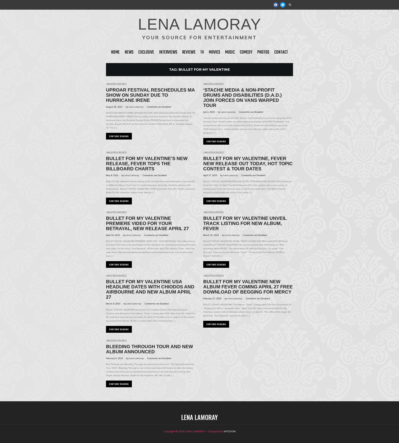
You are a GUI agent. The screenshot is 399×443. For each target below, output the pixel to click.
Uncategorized (116, 84)
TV (202, 52)
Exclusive (146, 52)
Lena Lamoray (136, 106)
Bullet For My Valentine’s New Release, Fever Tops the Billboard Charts (146, 163)
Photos (263, 52)
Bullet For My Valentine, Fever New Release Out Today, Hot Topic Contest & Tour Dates (248, 163)
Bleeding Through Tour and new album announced (149, 349)
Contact (281, 52)
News (129, 52)
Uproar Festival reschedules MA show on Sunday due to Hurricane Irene (150, 95)
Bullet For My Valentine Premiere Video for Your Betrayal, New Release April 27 (147, 223)
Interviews (168, 52)
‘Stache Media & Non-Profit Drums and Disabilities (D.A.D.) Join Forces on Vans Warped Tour (242, 97)
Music (230, 52)
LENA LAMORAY (199, 24)
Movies (214, 52)
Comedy (246, 52)
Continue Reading (119, 136)
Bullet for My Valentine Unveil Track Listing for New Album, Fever (244, 223)
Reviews (188, 52)
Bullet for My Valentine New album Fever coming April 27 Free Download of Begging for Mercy (248, 286)
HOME (115, 52)
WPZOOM (230, 431)
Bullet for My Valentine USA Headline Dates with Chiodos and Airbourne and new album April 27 (150, 289)
